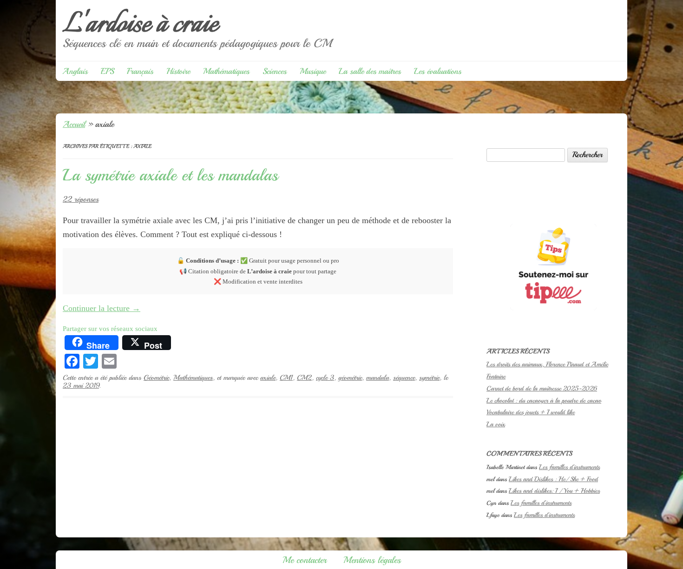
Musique (313, 71)
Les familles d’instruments (569, 467)
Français (140, 71)
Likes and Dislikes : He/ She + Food (553, 479)
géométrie (350, 377)
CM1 (286, 377)
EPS (107, 71)
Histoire (178, 71)
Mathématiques (226, 71)
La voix (495, 424)
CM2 (304, 377)
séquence (404, 377)
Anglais (75, 71)
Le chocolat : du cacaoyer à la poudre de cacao (543, 400)
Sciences (275, 71)
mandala (377, 377)
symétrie (429, 377)
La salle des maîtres (370, 71)
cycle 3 (325, 377)
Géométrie (156, 377)
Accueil (74, 124)
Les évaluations (437, 71)
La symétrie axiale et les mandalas (170, 175)
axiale (268, 377)
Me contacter (304, 560)
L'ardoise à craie (140, 25)
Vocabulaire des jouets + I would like (530, 412)
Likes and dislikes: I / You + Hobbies (554, 491)
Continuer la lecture (101, 308)
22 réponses (81, 199)
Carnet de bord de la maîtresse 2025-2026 (541, 388)
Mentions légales (372, 560)
